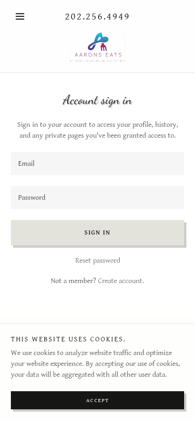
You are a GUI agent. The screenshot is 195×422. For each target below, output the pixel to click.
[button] (24, 16)
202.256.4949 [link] (97, 16)
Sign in (97, 232)
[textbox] (97, 163)
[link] (97, 47)
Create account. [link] (121, 281)
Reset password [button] (97, 260)
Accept (97, 400)
